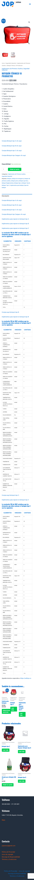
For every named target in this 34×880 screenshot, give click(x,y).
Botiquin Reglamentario (8, 183)
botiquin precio (15, 180)
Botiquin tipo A (18, 183)
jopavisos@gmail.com (8, 846)
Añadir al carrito (14, 169)
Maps (3, 820)
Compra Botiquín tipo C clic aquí (12, 150)
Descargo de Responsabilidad (11, 857)
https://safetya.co (25, 678)
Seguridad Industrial (11, 63)
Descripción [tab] (5, 196)
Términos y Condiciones (9, 859)
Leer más (12, 709)
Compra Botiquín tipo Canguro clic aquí (14, 155)
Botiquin (9, 178)
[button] (29, 22)
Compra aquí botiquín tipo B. (10, 312)
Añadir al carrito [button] (8, 785)
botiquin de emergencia (18, 178)
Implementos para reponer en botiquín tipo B (15, 223)
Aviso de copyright (7, 854)
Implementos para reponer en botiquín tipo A (15, 219)
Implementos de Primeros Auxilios (12, 68)
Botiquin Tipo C (6, 185)
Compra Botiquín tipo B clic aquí (11, 146)
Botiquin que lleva (23, 180)
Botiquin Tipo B (26, 183)
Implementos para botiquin (17, 185)
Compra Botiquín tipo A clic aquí (12, 141)
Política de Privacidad (8, 852)
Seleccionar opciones (6, 711)
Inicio (3, 63)
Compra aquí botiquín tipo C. (10, 495)
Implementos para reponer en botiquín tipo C (15, 228)
